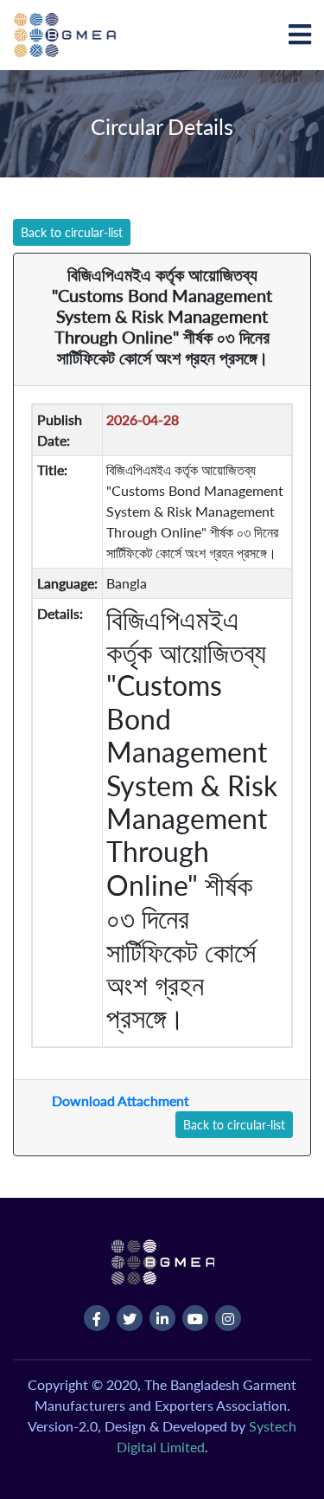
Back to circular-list (72, 232)
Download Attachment (120, 1100)
